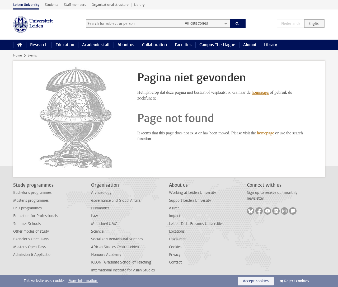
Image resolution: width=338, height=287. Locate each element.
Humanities (100, 208)
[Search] (238, 23)
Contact (175, 262)
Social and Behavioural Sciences (117, 239)
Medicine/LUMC (104, 223)
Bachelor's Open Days (31, 239)
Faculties (183, 45)
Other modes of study (31, 231)
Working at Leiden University (192, 192)
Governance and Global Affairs (115, 200)
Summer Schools (27, 223)
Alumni (249, 45)
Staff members (75, 4)
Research (39, 45)
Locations (177, 231)
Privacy (175, 254)
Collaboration (154, 45)
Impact (174, 215)
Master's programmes (31, 200)
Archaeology (101, 192)
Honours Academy (106, 254)
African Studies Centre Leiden (115, 247)
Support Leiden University (190, 200)
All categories (196, 23)
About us (126, 45)
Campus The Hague (217, 45)
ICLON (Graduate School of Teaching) (122, 262)
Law (94, 215)
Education (64, 45)
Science (97, 231)
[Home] (19, 45)
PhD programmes (27, 208)
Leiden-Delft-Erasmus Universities (196, 223)
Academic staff (96, 45)
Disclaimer (177, 239)
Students (51, 4)
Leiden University (26, 4)
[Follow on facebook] (259, 211)
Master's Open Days (29, 247)
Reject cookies (296, 281)
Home (17, 55)
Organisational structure (110, 4)
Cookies (175, 247)
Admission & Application (33, 254)
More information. (83, 280)
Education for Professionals (35, 215)
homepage (260, 92)
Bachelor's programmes (32, 192)
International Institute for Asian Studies (123, 270)
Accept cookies (256, 281)
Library (139, 4)
